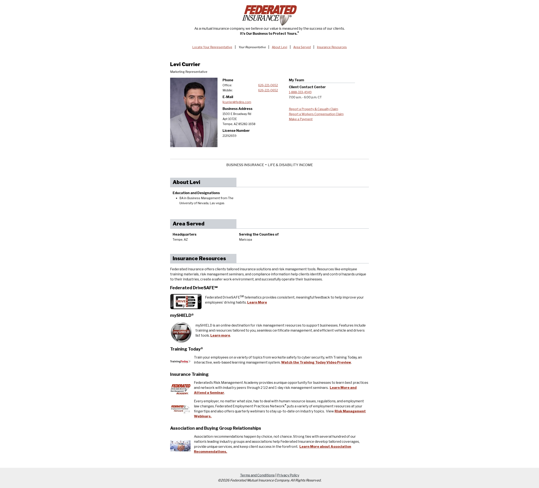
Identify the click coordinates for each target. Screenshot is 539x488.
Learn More (257, 302)
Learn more (220, 335)
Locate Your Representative (212, 47)
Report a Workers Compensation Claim (316, 114)
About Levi (279, 47)
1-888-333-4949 (300, 92)
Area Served (302, 47)
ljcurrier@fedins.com (237, 102)
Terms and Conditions (257, 475)
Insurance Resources (332, 47)
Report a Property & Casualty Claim (313, 109)
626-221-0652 (268, 85)
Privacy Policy (288, 475)
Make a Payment (301, 119)
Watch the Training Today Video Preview (316, 362)
